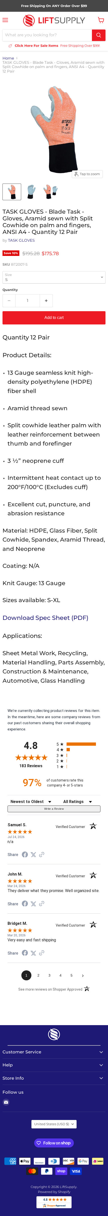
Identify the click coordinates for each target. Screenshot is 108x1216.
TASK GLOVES (21, 240)
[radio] (78, 744)
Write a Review (54, 808)
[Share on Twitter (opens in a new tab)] (33, 855)
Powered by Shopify (54, 1192)
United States (51, 1124)
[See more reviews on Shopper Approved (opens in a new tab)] (41, 855)
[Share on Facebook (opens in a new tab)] (25, 855)
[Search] (98, 35)
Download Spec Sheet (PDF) (45, 617)
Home (8, 58)
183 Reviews (36, 765)
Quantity (10, 290)
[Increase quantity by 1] (46, 300)
